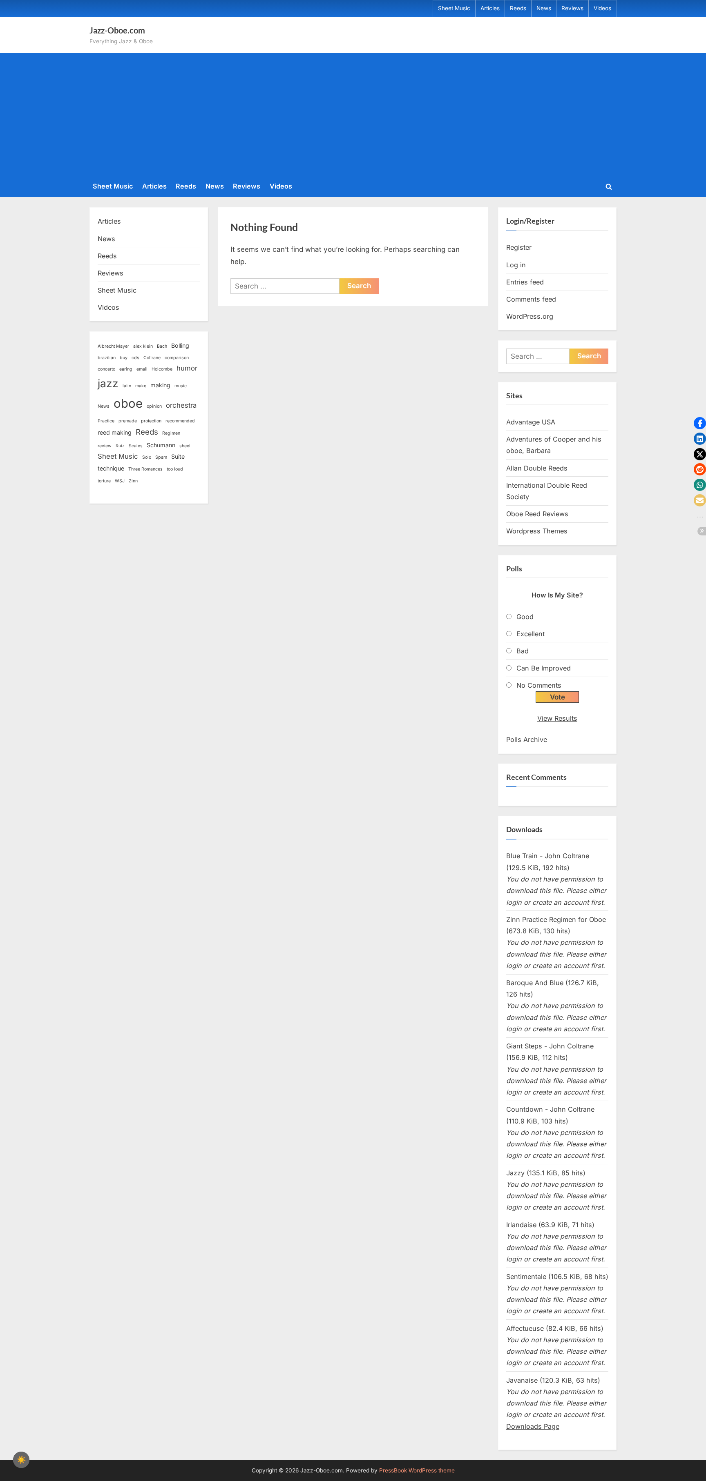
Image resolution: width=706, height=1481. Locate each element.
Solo (146, 457)
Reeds (518, 8)
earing (125, 369)
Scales (136, 446)
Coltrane (152, 357)
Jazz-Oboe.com (117, 30)
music (180, 386)
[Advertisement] (353, 116)
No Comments (538, 685)
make (140, 386)
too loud (175, 469)
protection (151, 421)
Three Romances (145, 469)
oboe (128, 403)
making (160, 385)
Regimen (171, 433)
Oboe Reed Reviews (537, 514)
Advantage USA (530, 422)
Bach (162, 346)
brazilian (107, 357)
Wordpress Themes (536, 531)
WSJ (120, 481)
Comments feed (531, 299)
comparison (177, 357)
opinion (154, 406)
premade (127, 421)
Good (525, 617)
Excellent (530, 634)
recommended (180, 421)
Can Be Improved (543, 668)
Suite (178, 456)
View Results (557, 718)
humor (186, 368)
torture (104, 481)
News (543, 8)
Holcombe (162, 369)
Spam (161, 457)
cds (135, 357)
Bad (522, 651)
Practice (106, 421)
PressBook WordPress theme (417, 1470)
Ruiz (120, 446)
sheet (184, 446)
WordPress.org (529, 316)
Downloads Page (532, 1426)
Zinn (133, 481)
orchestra (181, 405)
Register (519, 247)
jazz (108, 383)
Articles (490, 8)
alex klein (143, 346)
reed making (115, 432)
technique (111, 468)
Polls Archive (526, 739)
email (141, 369)
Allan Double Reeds (536, 468)
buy (123, 357)
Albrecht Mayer (113, 346)
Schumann (161, 445)
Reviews (572, 8)
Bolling (180, 345)
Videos (602, 8)
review (105, 446)
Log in (516, 265)
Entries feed (525, 282)
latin (127, 386)
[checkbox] (21, 1460)
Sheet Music (454, 8)
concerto (106, 369)
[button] (700, 423)
